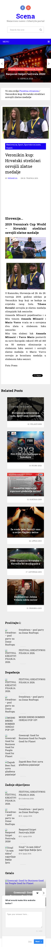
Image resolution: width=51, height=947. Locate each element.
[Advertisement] (25, 198)
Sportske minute (32, 144)
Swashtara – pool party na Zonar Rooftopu (31, 631)
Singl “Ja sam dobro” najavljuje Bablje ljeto (30, 848)
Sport (20, 144)
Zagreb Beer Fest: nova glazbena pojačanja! (31, 763)
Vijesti (9, 148)
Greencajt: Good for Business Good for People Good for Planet (32, 738)
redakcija (12, 178)
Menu (6, 41)
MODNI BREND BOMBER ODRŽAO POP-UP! (32, 718)
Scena (25, 16)
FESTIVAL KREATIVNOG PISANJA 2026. (32, 652)
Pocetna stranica (29, 90)
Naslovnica (11, 144)
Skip (30, 941)
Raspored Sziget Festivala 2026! (27, 831)
